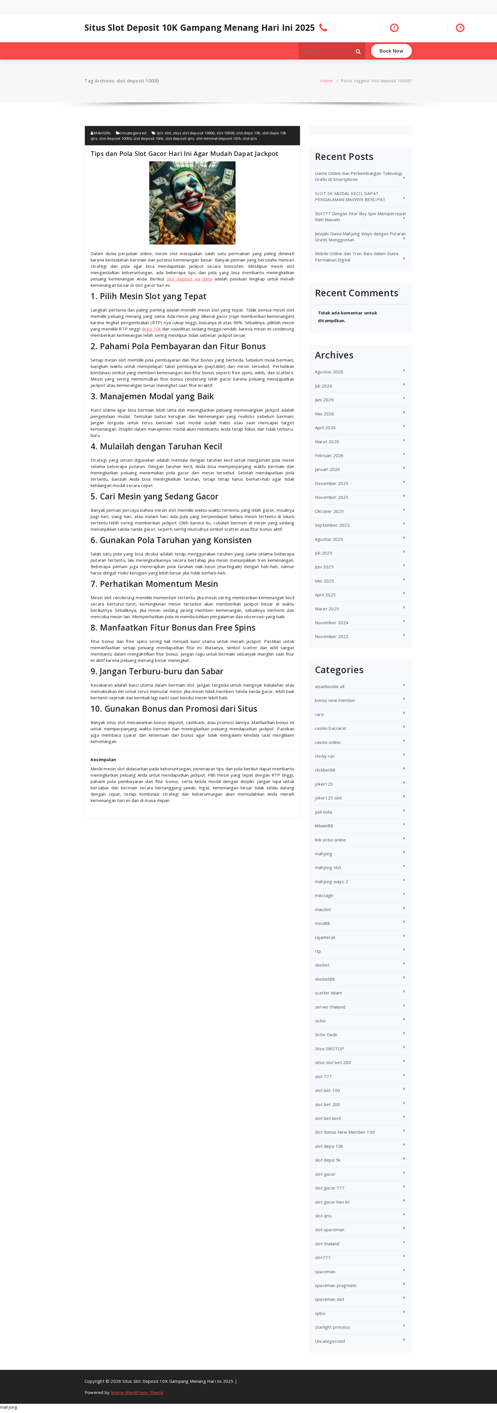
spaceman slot (330, 1299)
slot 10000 (225, 132)
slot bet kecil (328, 1118)
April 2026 (325, 427)
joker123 (324, 784)
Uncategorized (133, 132)
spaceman (325, 1271)
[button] (358, 51)
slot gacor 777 (330, 1188)
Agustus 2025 (329, 539)
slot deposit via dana (189, 279)
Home (326, 80)
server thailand (330, 1007)
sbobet (322, 965)
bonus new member (335, 700)
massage (324, 895)
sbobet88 (325, 979)
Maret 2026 (327, 441)
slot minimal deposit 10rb (218, 138)
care (319, 714)
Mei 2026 (324, 414)
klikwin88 (324, 825)
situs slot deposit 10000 (194, 132)
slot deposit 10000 (115, 138)
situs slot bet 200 (333, 1062)
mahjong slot (328, 867)
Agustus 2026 (329, 372)
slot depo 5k (327, 1160)
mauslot (323, 909)
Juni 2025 (324, 567)
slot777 (322, 1257)
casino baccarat (330, 728)
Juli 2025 (323, 553)
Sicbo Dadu (326, 1034)
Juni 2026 (324, 399)
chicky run (324, 756)
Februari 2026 (329, 455)
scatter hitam (328, 993)
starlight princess (332, 1327)
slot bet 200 (327, 1104)
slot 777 (323, 1076)
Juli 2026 (323, 386)
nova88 (322, 923)
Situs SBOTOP (329, 1048)
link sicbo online (330, 840)
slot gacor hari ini (332, 1202)
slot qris (250, 138)
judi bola (323, 812)
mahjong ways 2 (331, 881)
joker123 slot (328, 798)
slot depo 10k (248, 132)
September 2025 (332, 525)
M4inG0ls (102, 132)
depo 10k (151, 329)
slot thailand (327, 1243)
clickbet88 (325, 770)
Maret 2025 (327, 609)
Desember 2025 (332, 483)
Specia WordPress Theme (137, 1392)
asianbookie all (329, 686)
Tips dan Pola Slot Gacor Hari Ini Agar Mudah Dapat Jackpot (185, 153)
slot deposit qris (179, 138)
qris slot (164, 132)
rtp (318, 951)
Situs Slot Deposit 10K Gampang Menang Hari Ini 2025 (200, 27)
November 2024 (332, 622)
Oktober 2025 (329, 511)
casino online (328, 742)
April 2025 (325, 594)
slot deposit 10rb (148, 138)
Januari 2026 (327, 469)
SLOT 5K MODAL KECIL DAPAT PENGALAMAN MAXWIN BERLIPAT (350, 196)
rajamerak (325, 937)
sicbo (320, 1021)
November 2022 (332, 636)
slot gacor (325, 1174)
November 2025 (332, 497)
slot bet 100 (327, 1090)
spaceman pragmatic (336, 1285)
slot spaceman (330, 1229)
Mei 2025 (324, 581)
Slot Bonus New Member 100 (345, 1132)
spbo (320, 1313)
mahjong (323, 853)
